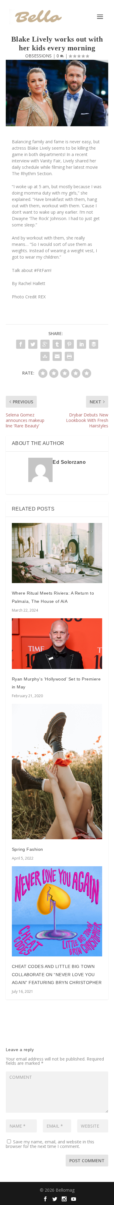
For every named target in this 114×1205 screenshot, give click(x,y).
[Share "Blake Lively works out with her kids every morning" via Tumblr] (57, 344)
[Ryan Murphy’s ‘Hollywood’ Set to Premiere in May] (57, 643)
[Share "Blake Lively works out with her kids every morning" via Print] (69, 356)
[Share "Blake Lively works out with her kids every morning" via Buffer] (94, 344)
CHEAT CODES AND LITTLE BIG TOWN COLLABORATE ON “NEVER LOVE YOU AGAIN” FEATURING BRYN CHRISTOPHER (57, 974)
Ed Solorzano (69, 462)
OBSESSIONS (38, 56)
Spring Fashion (27, 849)
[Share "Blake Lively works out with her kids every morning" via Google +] (45, 344)
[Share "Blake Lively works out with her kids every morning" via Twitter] (33, 344)
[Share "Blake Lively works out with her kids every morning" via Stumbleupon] (45, 356)
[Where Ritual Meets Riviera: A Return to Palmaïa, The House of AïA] (57, 553)
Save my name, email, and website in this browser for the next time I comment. (50, 1144)
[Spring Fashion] (57, 771)
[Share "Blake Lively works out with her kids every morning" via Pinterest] (69, 344)
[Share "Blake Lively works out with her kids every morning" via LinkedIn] (81, 344)
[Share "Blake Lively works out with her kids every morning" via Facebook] (21, 344)
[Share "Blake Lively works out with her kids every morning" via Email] (57, 356)
